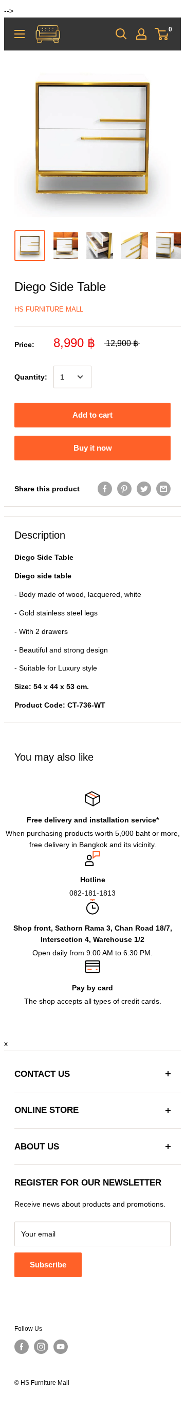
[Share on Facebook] (105, 488)
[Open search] (121, 34)
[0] (162, 34)
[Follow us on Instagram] (41, 1347)
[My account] (141, 34)
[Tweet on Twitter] (144, 488)
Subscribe (48, 1264)
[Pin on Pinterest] (124, 488)
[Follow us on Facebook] (21, 1347)
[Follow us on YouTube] (60, 1347)
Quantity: (30, 377)
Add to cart (92, 414)
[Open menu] (19, 34)
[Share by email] (163, 488)
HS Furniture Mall (48, 309)
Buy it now (92, 447)
